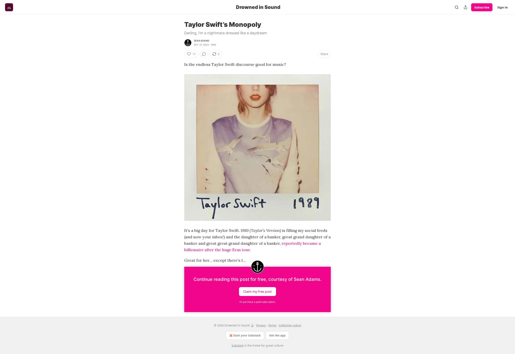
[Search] (457, 7)
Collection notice (290, 325)
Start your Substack (247, 335)
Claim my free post (257, 291)
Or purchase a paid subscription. (257, 302)
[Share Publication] (465, 7)
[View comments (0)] (204, 54)
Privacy (261, 325)
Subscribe (481, 7)
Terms (272, 325)
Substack (238, 345)
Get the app (277, 335)
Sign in (502, 7)
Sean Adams (201, 40)
